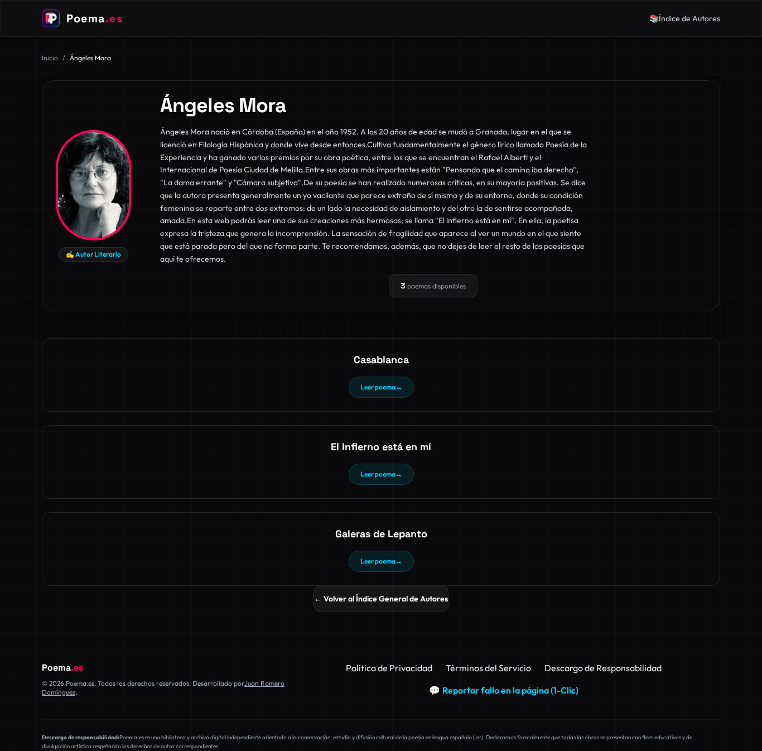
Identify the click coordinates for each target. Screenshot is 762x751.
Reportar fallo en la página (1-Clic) (503, 690)
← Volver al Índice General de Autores (381, 599)
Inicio (50, 58)
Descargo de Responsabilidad (603, 667)
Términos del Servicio (488, 667)
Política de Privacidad (389, 667)
